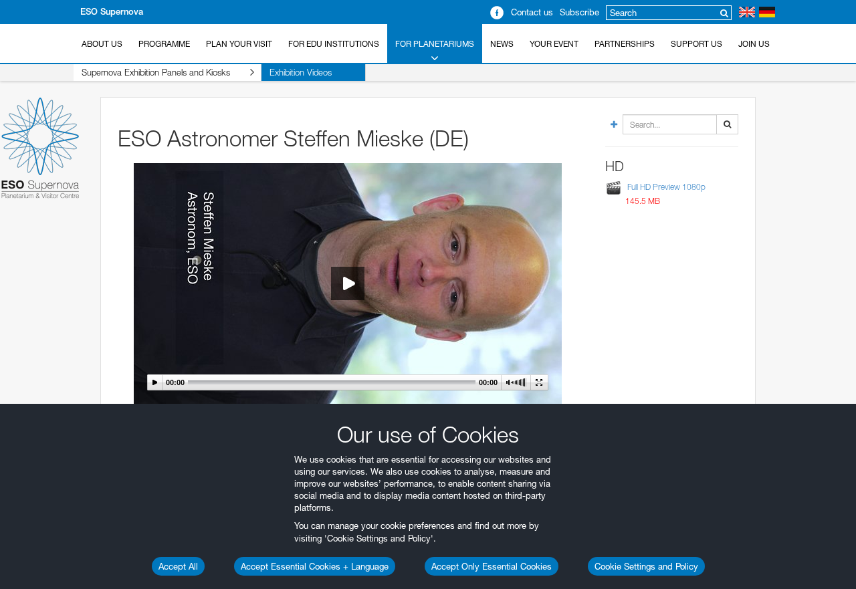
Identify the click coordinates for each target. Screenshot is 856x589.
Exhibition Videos (301, 72)
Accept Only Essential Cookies (491, 566)
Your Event (554, 44)
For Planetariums (434, 44)
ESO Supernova (111, 12)
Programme (164, 44)
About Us (102, 44)
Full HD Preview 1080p (666, 187)
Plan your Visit (239, 44)
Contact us (532, 12)
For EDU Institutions (333, 44)
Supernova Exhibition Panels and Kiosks (156, 72)
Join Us (754, 44)
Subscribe (579, 12)
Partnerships (625, 44)
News (502, 44)
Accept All (178, 566)
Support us (696, 44)
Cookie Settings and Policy (646, 566)
